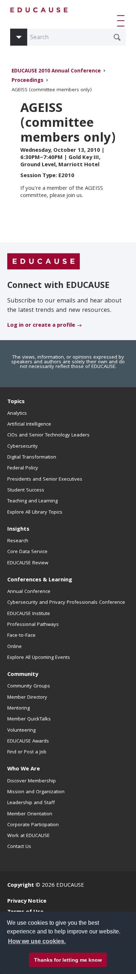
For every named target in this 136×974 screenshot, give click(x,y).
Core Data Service (27, 552)
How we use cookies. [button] (37, 941)
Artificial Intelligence (29, 425)
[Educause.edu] (43, 262)
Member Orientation (29, 814)
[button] (122, 21)
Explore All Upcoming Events (38, 658)
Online (14, 647)
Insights (18, 529)
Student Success (25, 490)
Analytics (17, 414)
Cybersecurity (22, 447)
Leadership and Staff (31, 803)
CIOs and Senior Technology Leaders (48, 435)
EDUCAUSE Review (27, 563)
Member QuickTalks (29, 719)
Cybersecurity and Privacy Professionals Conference (66, 603)
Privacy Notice (26, 901)
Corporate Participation (33, 825)
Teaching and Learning (32, 501)
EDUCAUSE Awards (28, 741)
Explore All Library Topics (34, 513)
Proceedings (28, 81)
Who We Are (23, 769)
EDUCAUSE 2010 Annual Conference (56, 71)
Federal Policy (22, 468)
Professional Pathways (33, 625)
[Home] (39, 10)
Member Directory (27, 698)
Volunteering (21, 731)
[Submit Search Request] (117, 37)
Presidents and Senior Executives (44, 480)
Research (17, 541)
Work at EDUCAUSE (28, 836)
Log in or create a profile (41, 325)
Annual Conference (28, 592)
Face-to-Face (21, 636)
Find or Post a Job (26, 752)
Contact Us (19, 847)
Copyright (20, 885)
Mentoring (18, 708)
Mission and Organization (36, 792)
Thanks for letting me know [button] (68, 960)
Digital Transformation (31, 457)
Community (22, 675)
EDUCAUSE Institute (28, 614)
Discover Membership (31, 781)
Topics (16, 402)
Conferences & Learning (39, 580)
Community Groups (28, 686)
